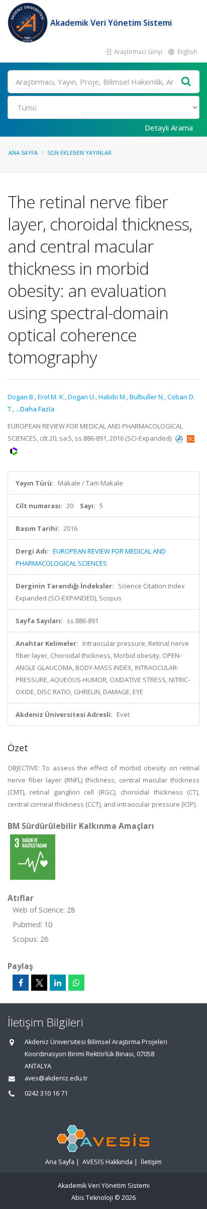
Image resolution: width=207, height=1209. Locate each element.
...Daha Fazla (35, 408)
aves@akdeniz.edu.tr (56, 1078)
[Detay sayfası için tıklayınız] (33, 856)
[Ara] (186, 82)
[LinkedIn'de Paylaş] (58, 983)
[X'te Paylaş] (39, 983)
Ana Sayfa (23, 152)
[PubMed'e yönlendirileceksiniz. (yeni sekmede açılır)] (179, 438)
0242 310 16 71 (46, 1093)
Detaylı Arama (169, 128)
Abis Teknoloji (92, 1197)
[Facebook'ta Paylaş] (21, 983)
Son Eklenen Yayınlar (79, 152)
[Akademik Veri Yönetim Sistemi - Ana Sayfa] (29, 22)
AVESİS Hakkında (107, 1162)
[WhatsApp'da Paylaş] (76, 983)
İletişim (151, 1162)
